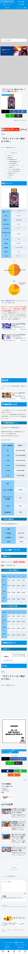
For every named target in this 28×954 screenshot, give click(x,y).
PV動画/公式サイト (12, 173)
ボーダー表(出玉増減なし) (15, 169)
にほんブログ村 (5, 790)
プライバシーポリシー (20, 945)
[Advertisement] (14, 23)
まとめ (9, 177)
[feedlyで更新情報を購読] (20, 771)
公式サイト (11, 175)
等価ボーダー (12, 167)
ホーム (7, 945)
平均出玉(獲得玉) (13, 163)
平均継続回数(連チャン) (14, 161)
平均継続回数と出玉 (12, 159)
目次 (12, 152)
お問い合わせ (20, 947)
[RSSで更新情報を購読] (14, 774)
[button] (25, 40)
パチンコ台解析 (6, 752)
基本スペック (11, 155)
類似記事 (10, 157)
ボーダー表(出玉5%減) (14, 171)
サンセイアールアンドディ (20, 750)
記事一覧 (7, 947)
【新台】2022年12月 (7, 750)
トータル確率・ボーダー (13, 165)
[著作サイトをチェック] (7, 771)
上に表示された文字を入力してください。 (12, 897)
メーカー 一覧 (15, 752)
